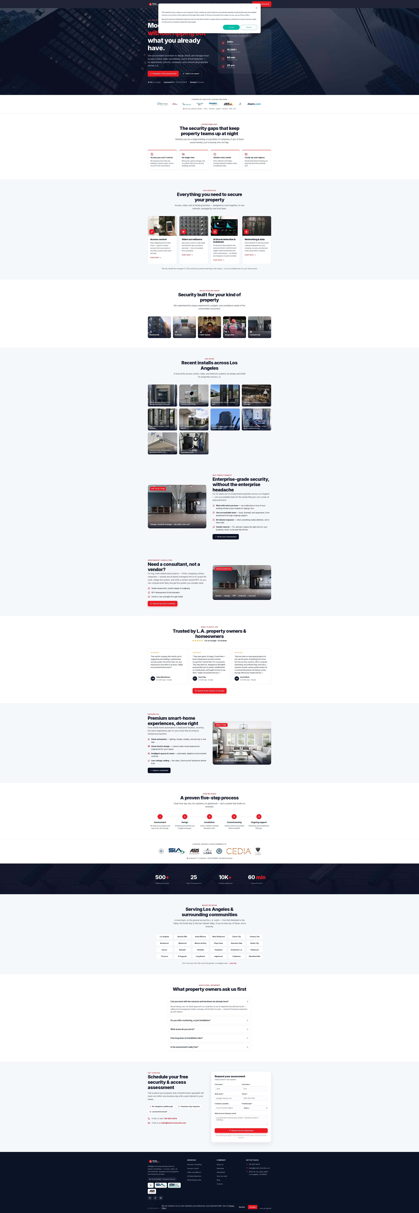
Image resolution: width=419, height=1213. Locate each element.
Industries (220, 1168)
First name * (219, 1084)
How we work (222, 1176)
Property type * (247, 1103)
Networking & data (194, 1180)
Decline (249, 27)
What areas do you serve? (183, 1029)
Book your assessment (226, 537)
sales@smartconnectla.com (173, 1123)
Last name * (246, 1084)
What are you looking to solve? (225, 1113)
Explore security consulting (164, 604)
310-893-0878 (170, 1118)
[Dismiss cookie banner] (256, 8)
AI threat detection (194, 1176)
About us (220, 1164)
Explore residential (160, 770)
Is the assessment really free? (184, 1047)
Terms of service (264, 1208)
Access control (193, 1168)
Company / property (222, 1103)
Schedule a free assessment (164, 74)
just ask (233, 963)
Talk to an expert (192, 74)
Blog (218, 1180)
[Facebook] (155, 1198)
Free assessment (261, 4)
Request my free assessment (242, 1130)
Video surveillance (194, 1172)
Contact (220, 1184)
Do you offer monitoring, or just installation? (190, 1020)
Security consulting (194, 1164)
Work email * (219, 1094)
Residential (221, 1172)
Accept (231, 27)
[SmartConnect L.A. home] (154, 4)
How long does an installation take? (187, 1038)
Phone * (244, 1094)
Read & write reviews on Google (210, 691)
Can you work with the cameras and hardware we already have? (200, 1001)
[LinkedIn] (161, 1198)
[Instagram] (150, 1198)
